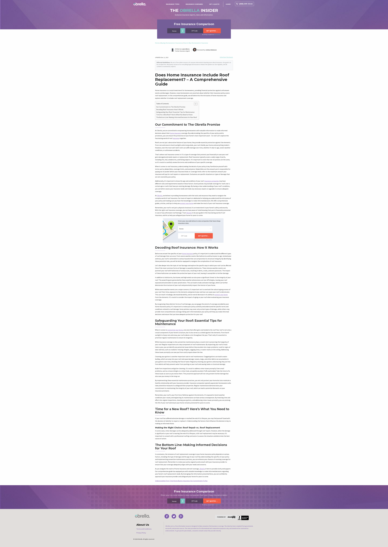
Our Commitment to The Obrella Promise (170, 107)
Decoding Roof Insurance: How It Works (169, 109)
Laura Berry (186, 49)
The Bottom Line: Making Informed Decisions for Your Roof (176, 117)
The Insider (194, 10)
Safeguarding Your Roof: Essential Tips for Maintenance (175, 112)
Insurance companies (211, 181)
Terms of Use (217, 34)
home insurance (175, 133)
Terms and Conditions (144, 529)
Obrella (159, 196)
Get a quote (214, 4)
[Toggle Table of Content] (194, 104)
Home (157, 43)
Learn (228, 4)
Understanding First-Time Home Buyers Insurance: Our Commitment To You (181, 481)
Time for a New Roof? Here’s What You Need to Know (174, 115)
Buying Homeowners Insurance (171, 43)
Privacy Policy (141, 533)
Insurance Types (172, 4)
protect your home (186, 203)
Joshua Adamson (211, 50)
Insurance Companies (194, 4)
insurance (176, 138)
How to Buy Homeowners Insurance (195, 43)
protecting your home (175, 330)
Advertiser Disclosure (226, 57)
